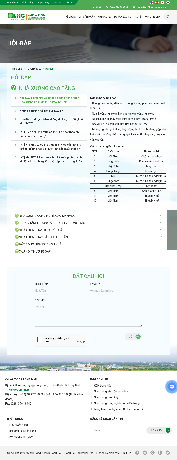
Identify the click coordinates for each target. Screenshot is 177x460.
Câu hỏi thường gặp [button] (35, 251)
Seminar (57, 2)
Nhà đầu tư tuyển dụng (22, 430)
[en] (151, 2)
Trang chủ (16, 68)
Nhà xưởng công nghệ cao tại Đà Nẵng (117, 403)
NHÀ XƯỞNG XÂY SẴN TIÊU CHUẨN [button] (43, 237)
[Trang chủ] (56, 17)
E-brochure (12, 2)
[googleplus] (152, 453)
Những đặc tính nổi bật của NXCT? (41, 110)
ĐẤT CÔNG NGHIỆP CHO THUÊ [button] (40, 244)
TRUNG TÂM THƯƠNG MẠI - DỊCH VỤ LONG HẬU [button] (52, 223)
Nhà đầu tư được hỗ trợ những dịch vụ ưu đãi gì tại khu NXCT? (51, 121)
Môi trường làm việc (21, 436)
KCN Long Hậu (102, 385)
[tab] (88, 215)
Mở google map (18, 389)
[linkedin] (160, 453)
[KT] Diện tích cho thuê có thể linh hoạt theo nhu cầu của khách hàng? (50, 134)
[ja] (162, 2)
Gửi (131, 336)
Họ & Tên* (41, 284)
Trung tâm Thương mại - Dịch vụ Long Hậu (119, 409)
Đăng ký (157, 430)
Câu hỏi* (41, 300)
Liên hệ (69, 2)
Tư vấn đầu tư (33, 68)
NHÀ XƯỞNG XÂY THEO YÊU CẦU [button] (41, 230)
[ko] (168, 2)
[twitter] (168, 453)
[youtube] (145, 453)
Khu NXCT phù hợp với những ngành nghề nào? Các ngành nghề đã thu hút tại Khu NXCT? (49, 100)
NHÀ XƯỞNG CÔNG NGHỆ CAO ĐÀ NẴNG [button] (47, 216)
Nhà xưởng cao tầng (106, 397)
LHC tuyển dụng (18, 425)
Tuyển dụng (43, 2)
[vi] (157, 2)
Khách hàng (28, 2)
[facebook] (137, 453)
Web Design (106, 453)
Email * (95, 284)
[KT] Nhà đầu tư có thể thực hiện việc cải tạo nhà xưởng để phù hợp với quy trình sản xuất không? (50, 146)
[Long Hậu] (26, 17)
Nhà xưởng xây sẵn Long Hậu (111, 391)
